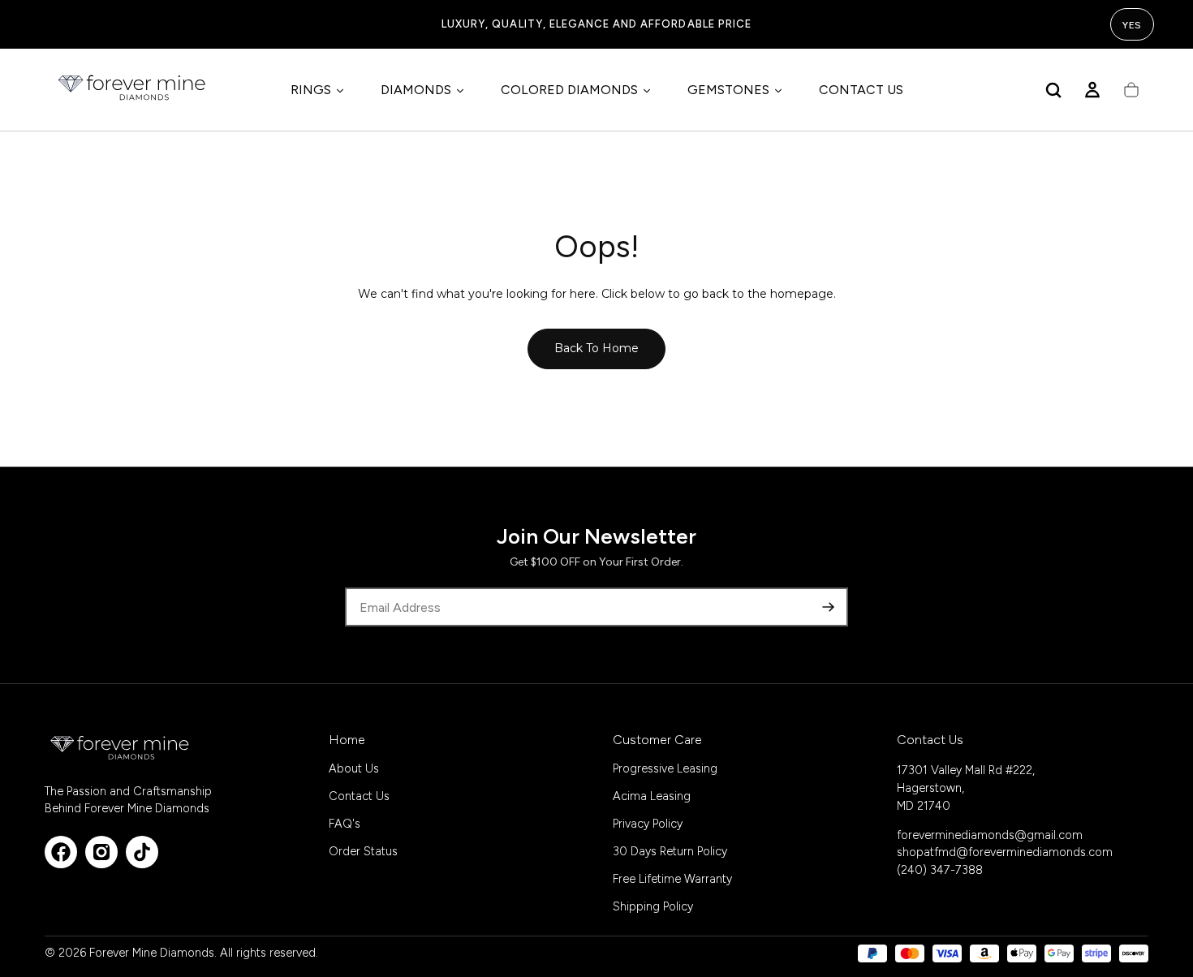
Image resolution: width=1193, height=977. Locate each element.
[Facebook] (61, 852)
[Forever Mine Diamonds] (121, 747)
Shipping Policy (653, 906)
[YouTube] (142, 852)
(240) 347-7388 (940, 870)
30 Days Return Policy (670, 851)
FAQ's (344, 823)
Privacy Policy (648, 823)
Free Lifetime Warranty (672, 879)
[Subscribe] (828, 607)
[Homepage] (133, 90)
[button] (1053, 90)
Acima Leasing (652, 796)
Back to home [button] (596, 348)
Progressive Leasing (665, 768)
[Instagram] (101, 852)
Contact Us (359, 796)
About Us (354, 768)
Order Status (363, 851)
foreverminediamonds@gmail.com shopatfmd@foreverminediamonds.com (1005, 844)
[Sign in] (1092, 90)
